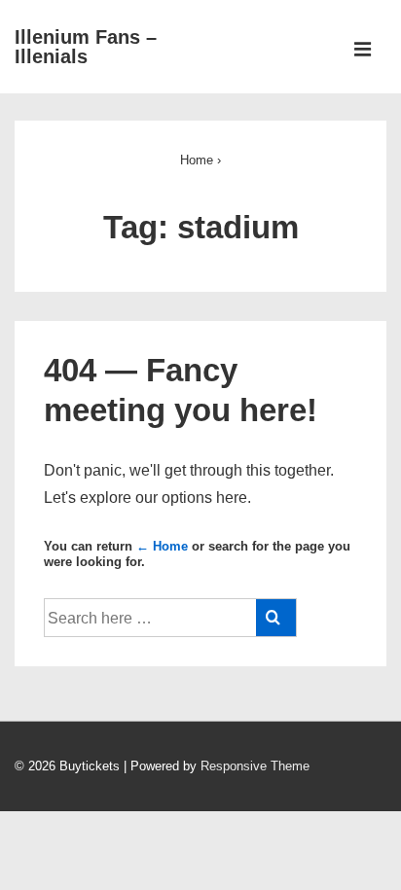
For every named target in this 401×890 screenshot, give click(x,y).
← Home (162, 546)
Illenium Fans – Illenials (86, 46)
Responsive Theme (255, 766)
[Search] (276, 617)
